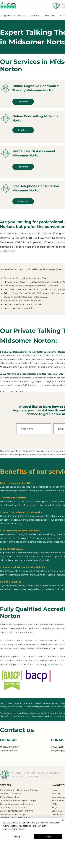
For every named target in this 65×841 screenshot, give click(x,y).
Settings (17, 836)
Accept (48, 836)
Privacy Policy (18, 828)
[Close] (60, 822)
